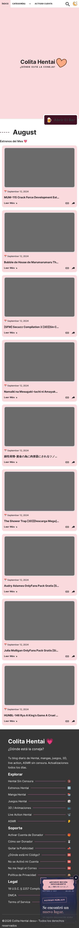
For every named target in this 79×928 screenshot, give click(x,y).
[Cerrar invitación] (76, 877)
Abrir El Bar (60, 120)
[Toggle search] (69, 3)
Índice (5, 3)
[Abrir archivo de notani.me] (58, 902)
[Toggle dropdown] (30, 4)
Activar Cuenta (43, 3)
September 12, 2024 (18, 191)
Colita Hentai (37, 61)
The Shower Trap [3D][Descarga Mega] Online (35, 521)
